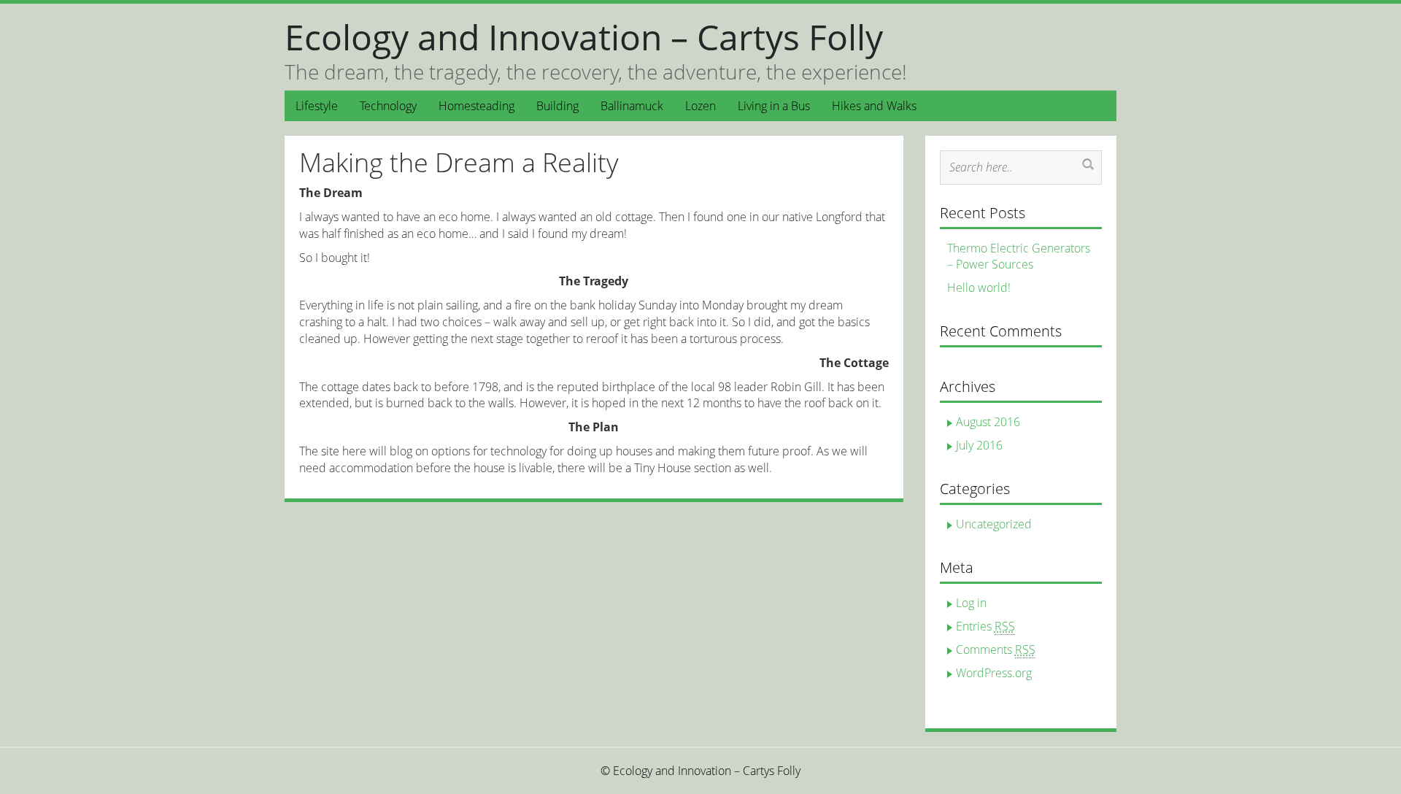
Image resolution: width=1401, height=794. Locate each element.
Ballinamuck (632, 106)
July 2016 (979, 445)
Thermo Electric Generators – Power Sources (1018, 256)
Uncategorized (994, 524)
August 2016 (988, 422)
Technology (388, 106)
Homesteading (476, 106)
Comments (995, 649)
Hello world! (979, 288)
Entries (985, 626)
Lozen (700, 106)
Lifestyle (317, 106)
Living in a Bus (774, 106)
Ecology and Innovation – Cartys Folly (584, 37)
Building (557, 106)
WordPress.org (994, 673)
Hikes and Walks (874, 106)
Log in (971, 603)
